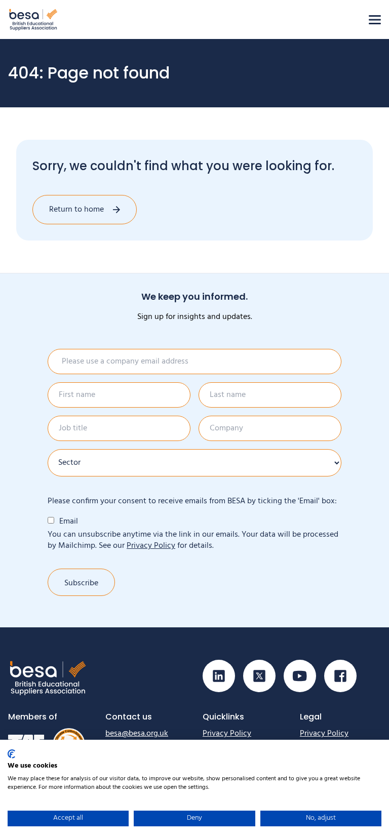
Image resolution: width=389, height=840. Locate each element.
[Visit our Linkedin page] (219, 676)
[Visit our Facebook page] (340, 676)
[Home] (33, 19)
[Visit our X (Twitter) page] (259, 676)
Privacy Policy (151, 545)
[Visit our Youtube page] (300, 676)
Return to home (76, 209)
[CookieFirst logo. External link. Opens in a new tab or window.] (11, 753)
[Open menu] (375, 19)
